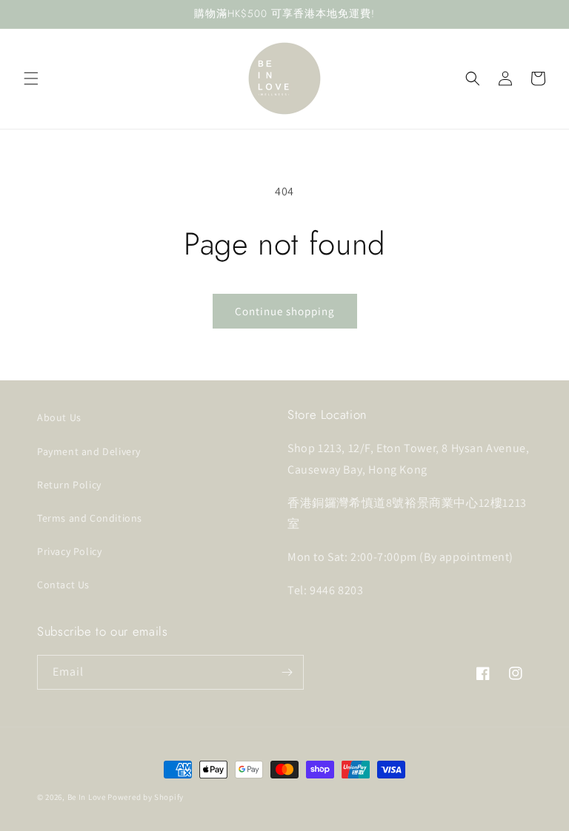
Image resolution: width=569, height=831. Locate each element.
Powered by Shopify (145, 797)
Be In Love (86, 797)
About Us (59, 417)
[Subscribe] (286, 672)
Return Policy (69, 484)
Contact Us (63, 584)
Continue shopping (285, 311)
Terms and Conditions (89, 518)
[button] (31, 78)
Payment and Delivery (89, 451)
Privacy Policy (69, 551)
